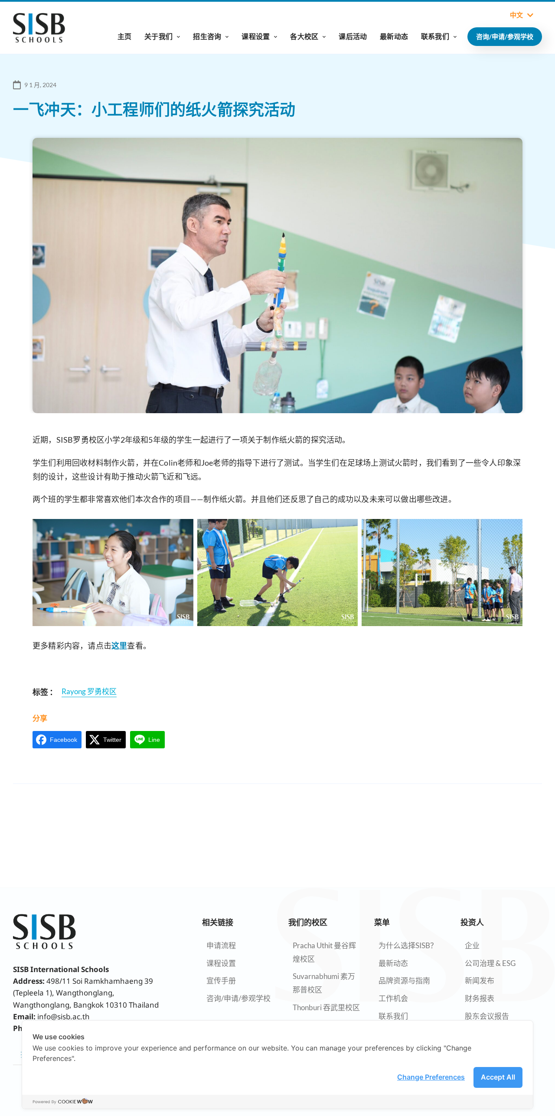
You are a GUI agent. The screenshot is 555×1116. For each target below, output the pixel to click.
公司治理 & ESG (490, 963)
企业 (472, 945)
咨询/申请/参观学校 (238, 998)
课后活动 (353, 36)
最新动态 (394, 36)
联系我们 (435, 36)
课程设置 (256, 36)
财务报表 (479, 998)
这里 (119, 645)
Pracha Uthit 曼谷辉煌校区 (324, 952)
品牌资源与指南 (404, 980)
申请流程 (221, 945)
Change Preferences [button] (431, 1077)
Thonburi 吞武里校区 (326, 1007)
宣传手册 (221, 980)
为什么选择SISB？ (408, 945)
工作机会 (393, 998)
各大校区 (304, 36)
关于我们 (158, 36)
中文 (516, 15)
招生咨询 (207, 36)
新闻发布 (479, 980)
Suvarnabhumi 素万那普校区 (324, 983)
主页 (124, 36)
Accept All (498, 1077)
